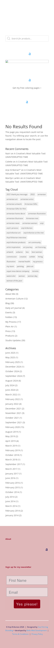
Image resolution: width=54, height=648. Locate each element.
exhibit (32, 256)
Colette (8, 161)
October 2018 (12, 455)
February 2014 (12, 510)
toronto (35, 271)
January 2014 (11, 515)
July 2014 (9, 496)
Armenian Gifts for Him (16, 208)
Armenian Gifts (31, 204)
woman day (32, 276)
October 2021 (12, 417)
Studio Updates (13, 340)
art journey (27, 247)
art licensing (40, 247)
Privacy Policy (37, 634)
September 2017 (13, 464)
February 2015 (12, 487)
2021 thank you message (17, 194)
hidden (9, 317)
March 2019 (11, 445)
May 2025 (10, 357)
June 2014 (10, 501)
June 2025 (10, 352)
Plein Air (9, 326)
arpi (42, 223)
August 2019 (11, 431)
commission (12, 256)
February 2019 (12, 450)
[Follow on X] (19, 558)
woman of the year (14, 280)
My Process (11, 321)
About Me (10, 293)
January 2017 (11, 473)
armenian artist (27, 199)
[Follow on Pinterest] (25, 558)
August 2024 (11, 380)
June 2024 (10, 389)
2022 (32, 194)
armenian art (12, 199)
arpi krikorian (26, 228)
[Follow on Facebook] (13, 558)
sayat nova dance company (18, 271)
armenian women (29, 223)
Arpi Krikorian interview (16, 237)
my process (38, 261)
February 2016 (12, 482)
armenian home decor (16, 213)
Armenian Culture (14, 298)
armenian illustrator (15, 218)
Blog (7, 303)
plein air (30, 266)
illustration (11, 261)
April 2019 (10, 441)
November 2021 (13, 413)
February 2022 (12, 399)
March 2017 (11, 468)
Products (9, 335)
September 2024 (13, 376)
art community (34, 242)
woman (22, 276)
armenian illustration (37, 213)
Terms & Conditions (20, 634)
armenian (42, 194)
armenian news (13, 223)
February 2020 (12, 427)
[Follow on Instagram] (7, 558)
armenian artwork (14, 204)
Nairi (7, 153)
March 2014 (11, 506)
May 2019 (10, 436)
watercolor (11, 276)
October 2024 (12, 371)
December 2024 (13, 366)
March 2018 (11, 459)
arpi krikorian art (14, 232)
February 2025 (12, 362)
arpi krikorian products (16, 242)
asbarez (19, 252)
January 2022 (11, 403)
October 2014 (12, 492)
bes (27, 252)
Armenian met (32, 218)
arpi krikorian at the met (34, 232)
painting (20, 266)
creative (23, 256)
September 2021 (13, 422)
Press (8, 331)
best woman (37, 252)
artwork (10, 252)
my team (10, 266)
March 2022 (11, 394)
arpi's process (12, 228)
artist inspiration (13, 247)
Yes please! (27, 604)
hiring (40, 256)
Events (8, 312)
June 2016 (10, 478)
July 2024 (9, 385)
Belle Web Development (37, 630)
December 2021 (13, 408)
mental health (24, 261)
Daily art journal (13, 308)
